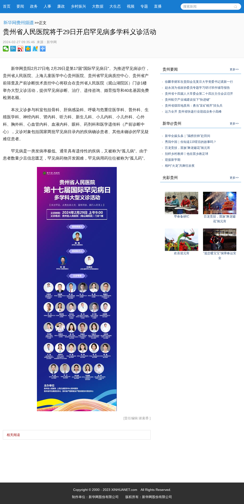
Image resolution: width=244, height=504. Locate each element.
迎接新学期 (172, 159)
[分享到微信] (6, 49)
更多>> (234, 69)
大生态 (115, 6)
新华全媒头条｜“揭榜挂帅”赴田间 (187, 136)
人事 (47, 6)
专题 (144, 6)
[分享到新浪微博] (21, 49)
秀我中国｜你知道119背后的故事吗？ (190, 142)
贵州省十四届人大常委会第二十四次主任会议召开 (199, 93)
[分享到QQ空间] (28, 49)
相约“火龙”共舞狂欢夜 (180, 165)
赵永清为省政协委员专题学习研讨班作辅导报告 (197, 87)
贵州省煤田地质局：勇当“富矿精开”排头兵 (194, 105)
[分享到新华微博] (35, 49)
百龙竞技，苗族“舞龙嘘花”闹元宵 (187, 148)
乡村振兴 (78, 6)
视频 (130, 6)
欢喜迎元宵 (181, 253)
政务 (34, 6)
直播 (158, 6)
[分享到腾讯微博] (13, 49)
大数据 (97, 6)
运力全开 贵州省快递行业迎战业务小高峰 (193, 111)
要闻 (20, 6)
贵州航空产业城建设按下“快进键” (187, 99)
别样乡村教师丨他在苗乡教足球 (186, 154)
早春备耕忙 (181, 216)
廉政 (61, 6)
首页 (6, 6)
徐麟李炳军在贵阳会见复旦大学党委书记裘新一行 (199, 81)
